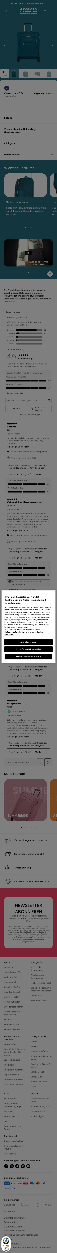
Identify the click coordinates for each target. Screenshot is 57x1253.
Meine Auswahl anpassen (28, 656)
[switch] (6, 1249)
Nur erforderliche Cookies (28, 649)
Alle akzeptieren (28, 642)
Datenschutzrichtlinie (15, 632)
